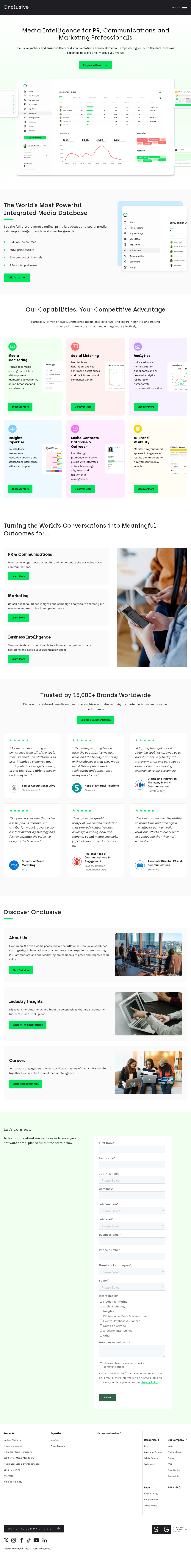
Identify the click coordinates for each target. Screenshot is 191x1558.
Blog (146, 1446)
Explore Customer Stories (96, 719)
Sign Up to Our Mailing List (31, 1528)
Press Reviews (58, 1446)
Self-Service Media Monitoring (19, 1458)
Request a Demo (92, 65)
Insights (55, 1440)
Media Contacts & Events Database (22, 1464)
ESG (170, 1464)
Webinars (149, 1464)
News (170, 1446)
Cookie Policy (151, 1493)
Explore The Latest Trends (28, 1024)
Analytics (8, 1475)
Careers (171, 1458)
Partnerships (174, 1452)
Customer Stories (153, 1452)
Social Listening (12, 1470)
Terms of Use (150, 1505)
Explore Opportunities (26, 1083)
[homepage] (26, 7)
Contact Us (173, 1476)
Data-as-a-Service (108, 1433)
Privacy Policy (151, 1499)
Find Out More (21, 970)
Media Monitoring (13, 1446)
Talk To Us (13, 277)
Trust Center (174, 1470)
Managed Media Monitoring (18, 1452)
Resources (150, 1439)
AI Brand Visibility (13, 1481)
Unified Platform (12, 1440)
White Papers (151, 1458)
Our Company (176, 1439)
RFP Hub (173, 1487)
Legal (147, 1487)
